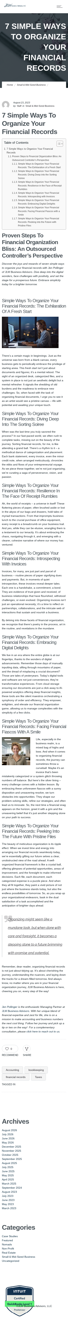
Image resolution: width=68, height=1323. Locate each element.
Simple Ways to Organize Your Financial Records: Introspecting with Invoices (38, 195)
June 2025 (8, 1171)
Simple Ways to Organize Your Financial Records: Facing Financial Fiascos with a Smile (39, 211)
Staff (19, 106)
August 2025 (9, 1163)
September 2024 (12, 1187)
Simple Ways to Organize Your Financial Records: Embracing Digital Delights (38, 202)
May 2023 (8, 1204)
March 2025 (9, 1183)
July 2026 (7, 1134)
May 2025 (8, 1175)
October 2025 (10, 1154)
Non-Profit (8, 1248)
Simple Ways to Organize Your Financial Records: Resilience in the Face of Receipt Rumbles (40, 185)
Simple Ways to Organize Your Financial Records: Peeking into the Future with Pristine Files (38, 222)
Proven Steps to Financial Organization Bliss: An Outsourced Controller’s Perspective (36, 158)
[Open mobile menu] (60, 6)
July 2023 (7, 1195)
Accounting (12, 1069)
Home (10, 85)
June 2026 (8, 1138)
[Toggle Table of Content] (58, 144)
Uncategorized (10, 1260)
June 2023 (8, 1200)
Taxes (38, 1077)
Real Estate (9, 1252)
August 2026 (9, 1130)
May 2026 (8, 1142)
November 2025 (11, 1150)
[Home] (15, 6)
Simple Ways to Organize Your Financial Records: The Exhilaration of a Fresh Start (39, 166)
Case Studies (10, 1236)
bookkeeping (36, 1069)
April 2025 (8, 1179)
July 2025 (7, 1167)
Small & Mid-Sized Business (31, 85)
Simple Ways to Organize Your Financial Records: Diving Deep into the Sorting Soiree (38, 175)
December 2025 (11, 1146)
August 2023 (9, 1191)
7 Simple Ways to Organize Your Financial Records (30, 151)
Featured (7, 1240)
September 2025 (12, 1158)
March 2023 (9, 1208)
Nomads (7, 1244)
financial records (16, 1077)
